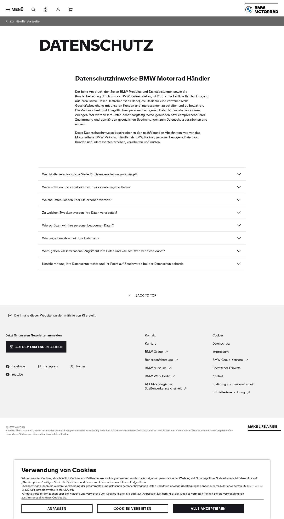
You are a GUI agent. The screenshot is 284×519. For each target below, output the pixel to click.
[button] (14, 9)
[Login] (58, 8)
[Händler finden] (45, 8)
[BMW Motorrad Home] (261, 9)
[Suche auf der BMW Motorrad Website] (33, 8)
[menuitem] (23, 21)
